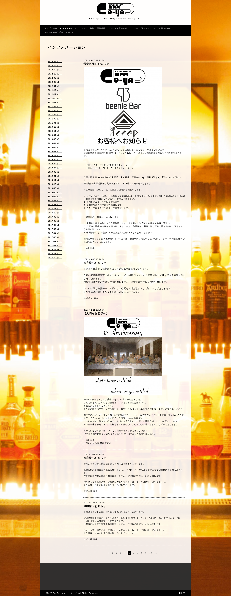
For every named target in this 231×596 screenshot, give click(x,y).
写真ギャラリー (148, 28)
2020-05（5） (55, 139)
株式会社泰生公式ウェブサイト (59, 32)
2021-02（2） (55, 119)
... (156, 553)
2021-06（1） (55, 106)
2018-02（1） (55, 200)
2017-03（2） (55, 237)
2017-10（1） (55, 213)
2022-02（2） (55, 82)
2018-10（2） (55, 184)
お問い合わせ (165, 28)
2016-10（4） (55, 258)
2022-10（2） (55, 74)
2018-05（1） (55, 192)
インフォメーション (69, 28)
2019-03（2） (55, 172)
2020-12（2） (55, 127)
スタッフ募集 (88, 28)
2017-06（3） (55, 225)
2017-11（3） (55, 209)
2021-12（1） (55, 90)
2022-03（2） (55, 78)
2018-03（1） (55, 196)
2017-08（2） (55, 217)
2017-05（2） (55, 229)
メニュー (134, 28)
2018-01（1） (55, 205)
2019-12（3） (55, 156)
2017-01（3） (55, 245)
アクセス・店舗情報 (117, 28)
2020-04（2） (55, 143)
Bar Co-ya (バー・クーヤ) (65, 593)
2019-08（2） (55, 164)
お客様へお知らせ (94, 262)
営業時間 (101, 28)
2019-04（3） (55, 168)
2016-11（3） (55, 254)
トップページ (51, 28)
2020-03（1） (55, 147)
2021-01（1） (55, 123)
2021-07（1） (55, 102)
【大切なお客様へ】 (96, 313)
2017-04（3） (55, 233)
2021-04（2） (55, 111)
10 (150, 553)
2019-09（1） (55, 160)
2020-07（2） (55, 135)
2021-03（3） (55, 115)
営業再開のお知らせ (96, 63)
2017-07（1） (55, 221)
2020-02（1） (55, 151)
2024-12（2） (55, 66)
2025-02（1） (55, 62)
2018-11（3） (55, 180)
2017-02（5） (55, 241)
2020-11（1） (55, 131)
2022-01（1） (55, 86)
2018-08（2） (55, 188)
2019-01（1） (55, 176)
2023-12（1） (55, 70)
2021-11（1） (55, 94)
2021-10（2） (55, 98)
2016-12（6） (55, 249)
